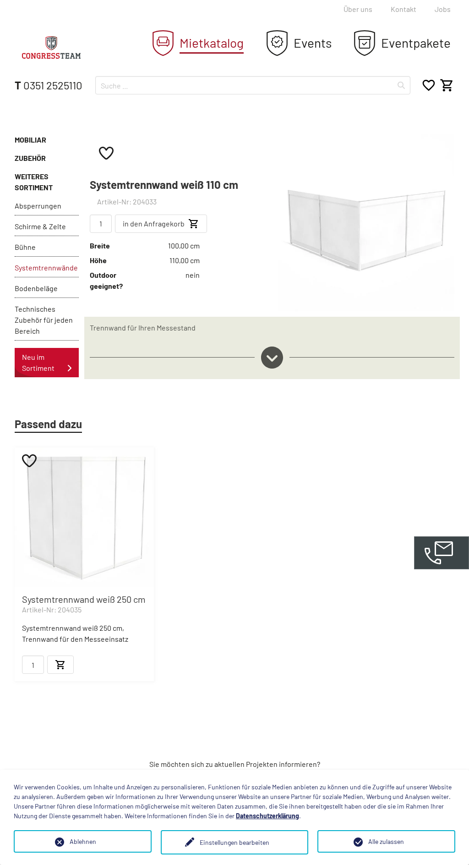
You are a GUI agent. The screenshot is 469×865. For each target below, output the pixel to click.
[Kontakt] (441, 552)
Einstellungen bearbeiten (234, 842)
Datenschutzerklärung (267, 816)
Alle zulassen (386, 841)
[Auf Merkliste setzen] (106, 152)
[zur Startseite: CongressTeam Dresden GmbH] (51, 47)
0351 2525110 (48, 85)
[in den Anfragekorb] (60, 665)
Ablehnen (83, 841)
